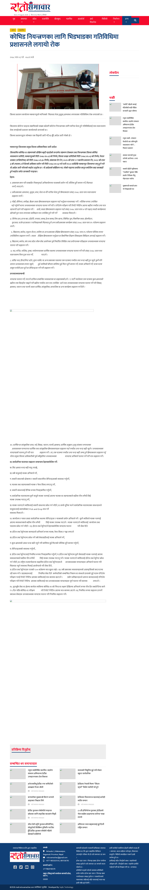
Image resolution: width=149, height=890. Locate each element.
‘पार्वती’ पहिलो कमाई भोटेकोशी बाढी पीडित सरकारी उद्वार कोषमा (130, 107)
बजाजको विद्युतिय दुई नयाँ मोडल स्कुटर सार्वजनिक (90, 772)
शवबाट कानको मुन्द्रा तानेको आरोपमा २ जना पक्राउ (130, 158)
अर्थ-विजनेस (93, 20)
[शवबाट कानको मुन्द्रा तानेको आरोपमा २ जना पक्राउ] (116, 159)
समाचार (24, 19)
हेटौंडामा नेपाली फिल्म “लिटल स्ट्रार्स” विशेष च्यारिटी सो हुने (88, 785)
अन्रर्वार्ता (81, 19)
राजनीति (45, 19)
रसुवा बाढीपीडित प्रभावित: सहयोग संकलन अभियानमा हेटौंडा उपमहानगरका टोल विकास (40, 773)
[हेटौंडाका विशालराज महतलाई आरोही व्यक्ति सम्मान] (69, 801)
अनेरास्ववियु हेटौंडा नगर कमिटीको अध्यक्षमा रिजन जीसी (40, 785)
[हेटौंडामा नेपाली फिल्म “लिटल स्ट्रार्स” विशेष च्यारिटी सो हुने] (69, 787)
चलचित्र (69, 19)
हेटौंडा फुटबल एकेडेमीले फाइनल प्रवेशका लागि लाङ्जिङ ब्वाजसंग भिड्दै (42, 812)
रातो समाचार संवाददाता (37, 791)
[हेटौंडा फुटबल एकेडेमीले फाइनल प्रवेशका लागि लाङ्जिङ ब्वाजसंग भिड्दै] (19, 814)
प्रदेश (34, 19)
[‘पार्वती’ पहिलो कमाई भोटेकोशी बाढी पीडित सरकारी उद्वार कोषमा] (116, 108)
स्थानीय (21, 30)
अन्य (127, 19)
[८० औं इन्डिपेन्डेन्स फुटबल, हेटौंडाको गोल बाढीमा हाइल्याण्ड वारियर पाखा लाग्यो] (69, 814)
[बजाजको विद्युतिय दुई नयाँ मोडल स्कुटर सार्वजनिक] (69, 774)
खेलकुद (57, 19)
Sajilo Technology (66, 887)
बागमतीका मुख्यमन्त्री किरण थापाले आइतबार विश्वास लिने (41, 798)
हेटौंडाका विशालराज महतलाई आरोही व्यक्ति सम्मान (91, 798)
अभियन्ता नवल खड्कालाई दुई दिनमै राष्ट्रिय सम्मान (91, 826)
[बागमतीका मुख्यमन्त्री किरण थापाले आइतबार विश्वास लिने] (19, 801)
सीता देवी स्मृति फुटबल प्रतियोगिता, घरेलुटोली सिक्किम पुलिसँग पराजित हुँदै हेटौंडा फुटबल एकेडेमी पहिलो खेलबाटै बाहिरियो (41, 829)
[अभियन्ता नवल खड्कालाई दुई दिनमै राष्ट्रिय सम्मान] (69, 828)
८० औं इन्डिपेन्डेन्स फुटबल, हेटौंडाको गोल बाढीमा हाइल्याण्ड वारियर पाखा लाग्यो (91, 814)
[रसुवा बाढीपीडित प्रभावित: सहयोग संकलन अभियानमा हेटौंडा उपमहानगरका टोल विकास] (19, 774)
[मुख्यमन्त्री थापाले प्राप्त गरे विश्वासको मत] (116, 188)
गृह (14, 19)
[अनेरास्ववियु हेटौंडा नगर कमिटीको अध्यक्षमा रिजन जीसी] (19, 787)
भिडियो (104, 19)
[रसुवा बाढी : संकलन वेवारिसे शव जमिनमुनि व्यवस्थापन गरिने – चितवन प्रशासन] (116, 144)
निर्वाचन (116, 19)
